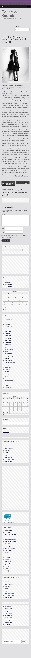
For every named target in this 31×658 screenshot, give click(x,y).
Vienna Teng (8, 571)
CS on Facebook (9, 454)
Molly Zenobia (8, 559)
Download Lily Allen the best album (16, 200)
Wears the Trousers (9, 622)
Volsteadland (8, 387)
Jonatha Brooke (8, 550)
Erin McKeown (8, 545)
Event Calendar (8, 461)
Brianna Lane (8, 537)
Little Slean (7, 611)
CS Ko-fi (7, 452)
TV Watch (7, 382)
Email (3, 232)
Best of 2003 (8, 331)
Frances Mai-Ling (9, 546)
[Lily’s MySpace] (24, 100)
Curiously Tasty (8, 608)
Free (6, 355)
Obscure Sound (8, 615)
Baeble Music (8, 606)
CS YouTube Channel (10, 457)
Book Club (7, 445)
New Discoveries (8, 364)
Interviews (7, 358)
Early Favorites (8, 353)
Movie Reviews (8, 360)
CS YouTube (8, 543)
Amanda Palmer (8, 530)
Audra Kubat (8, 532)
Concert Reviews (9, 349)
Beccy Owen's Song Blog (10, 534)
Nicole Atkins (8, 561)
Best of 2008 (8, 340)
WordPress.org (8, 286)
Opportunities (8, 367)
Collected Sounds (10, 14)
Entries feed (7, 282)
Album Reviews (8, 319)
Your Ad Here (6, 432)
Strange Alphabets (9, 617)
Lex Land (7, 552)
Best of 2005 (8, 335)
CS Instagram (8, 450)
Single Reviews (8, 374)
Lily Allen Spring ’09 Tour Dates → (23, 183)
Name (3, 228)
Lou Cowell (7, 557)
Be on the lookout (11, 34)
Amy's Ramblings (9, 320)
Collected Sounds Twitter (10, 539)
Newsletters (7, 365)
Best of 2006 (8, 337)
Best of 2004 (8, 333)
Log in (6, 280)
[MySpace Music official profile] (21, 175)
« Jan (4, 309)
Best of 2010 (8, 344)
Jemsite (6, 610)
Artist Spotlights (8, 326)
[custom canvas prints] (7, 521)
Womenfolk (7, 624)
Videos (6, 385)
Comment (4, 214)
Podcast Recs (8, 369)
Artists (6, 328)
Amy (4, 44)
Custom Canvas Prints (8, 522)
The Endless (8, 570)
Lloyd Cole (7, 555)
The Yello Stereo (8, 620)
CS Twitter (7, 455)
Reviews (7, 371)
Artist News (4, 34)
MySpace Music (5, 95)
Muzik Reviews (8, 613)
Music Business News (10, 362)
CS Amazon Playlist (9, 447)
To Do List (7, 378)
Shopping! (7, 373)
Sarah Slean (7, 566)
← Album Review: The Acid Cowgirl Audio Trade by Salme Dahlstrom (7, 183)
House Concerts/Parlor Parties (12, 356)
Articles (6, 322)
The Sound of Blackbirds (10, 619)
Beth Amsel (7, 536)
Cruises (6, 351)
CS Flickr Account (9, 448)
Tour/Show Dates (9, 380)
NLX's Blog (7, 563)
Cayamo (7, 346)
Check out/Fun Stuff (9, 347)
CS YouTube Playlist (9, 459)
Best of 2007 (8, 338)
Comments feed (8, 284)
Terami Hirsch (8, 568)
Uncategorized (8, 383)
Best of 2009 (8, 342)
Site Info (7, 376)
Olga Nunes (7, 564)
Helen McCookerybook (10, 548)
